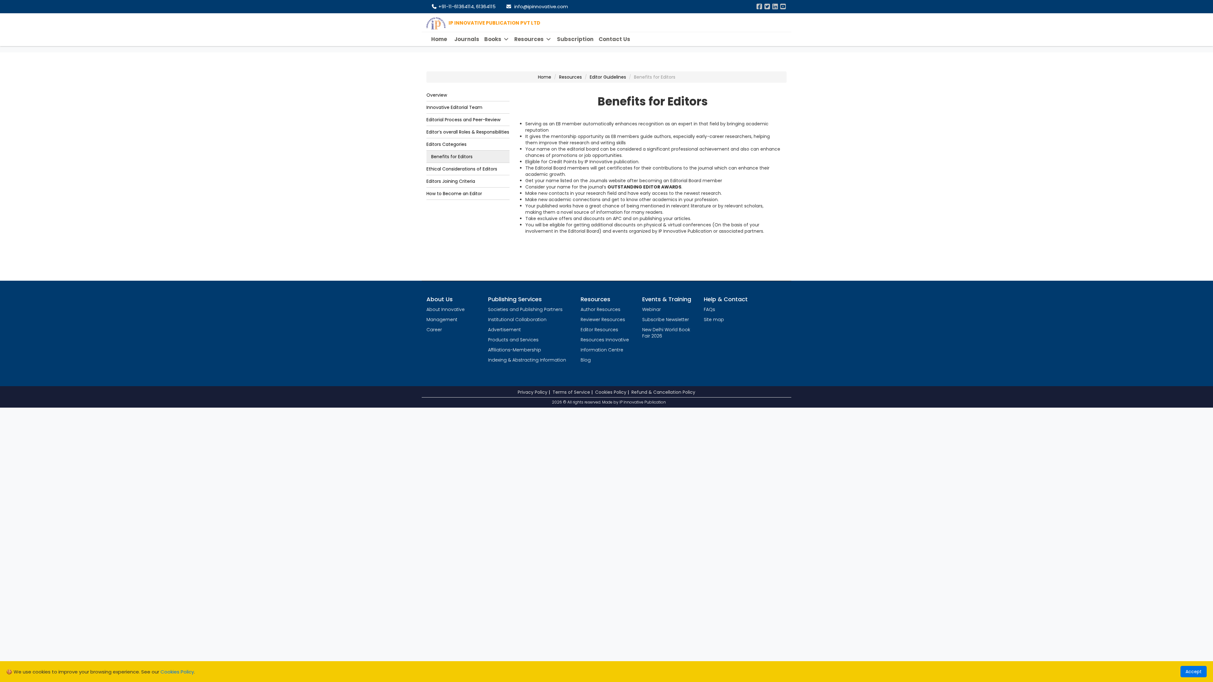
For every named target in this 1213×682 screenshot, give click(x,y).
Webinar (651, 309)
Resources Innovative (605, 340)
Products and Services (513, 340)
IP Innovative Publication (642, 402)
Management (441, 319)
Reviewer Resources (603, 319)
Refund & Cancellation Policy (663, 392)
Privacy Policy (532, 392)
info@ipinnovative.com (540, 6)
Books (493, 39)
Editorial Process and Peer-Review (463, 120)
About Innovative (445, 309)
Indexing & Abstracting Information (527, 360)
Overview (436, 95)
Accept (1194, 671)
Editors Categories (446, 144)
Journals (466, 39)
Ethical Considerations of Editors (461, 169)
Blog (586, 360)
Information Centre (602, 350)
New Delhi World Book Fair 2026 (666, 332)
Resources (529, 39)
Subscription (575, 39)
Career (434, 329)
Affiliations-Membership (514, 350)
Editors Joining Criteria (450, 181)
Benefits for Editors (452, 156)
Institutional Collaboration (517, 319)
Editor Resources (599, 329)
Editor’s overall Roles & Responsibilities (467, 132)
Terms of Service (571, 392)
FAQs (709, 309)
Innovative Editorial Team (454, 107)
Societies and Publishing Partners (525, 309)
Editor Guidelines (608, 77)
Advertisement (504, 329)
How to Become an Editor (454, 193)
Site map (714, 319)
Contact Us (614, 39)
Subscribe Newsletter (665, 319)
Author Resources (600, 309)
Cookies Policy (610, 392)
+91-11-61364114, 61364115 (466, 6)
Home (439, 39)
